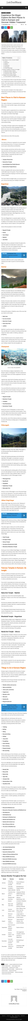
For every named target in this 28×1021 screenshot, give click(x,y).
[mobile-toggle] (2, 7)
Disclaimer (23, 1015)
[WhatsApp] (11, 27)
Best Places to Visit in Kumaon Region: (11, 59)
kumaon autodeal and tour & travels (16, 964)
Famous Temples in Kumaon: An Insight (11, 69)
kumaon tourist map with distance (8, 972)
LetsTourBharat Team (6, 24)
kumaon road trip (5, 967)
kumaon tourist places (19, 972)
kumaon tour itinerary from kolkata (8, 969)
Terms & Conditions (14, 1017)
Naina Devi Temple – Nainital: (10, 70)
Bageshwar (7, 62)
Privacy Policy (17, 1015)
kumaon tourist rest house (6, 973)
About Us (3, 1015)
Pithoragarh (7, 66)
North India (7, 10)
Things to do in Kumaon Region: (9, 75)
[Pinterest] (8, 27)
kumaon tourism (5, 970)
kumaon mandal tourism (6, 965)
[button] (26, 7)
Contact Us (9, 1015)
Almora (6, 61)
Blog (13, 1015)
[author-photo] (14, 1001)
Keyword (6, 964)
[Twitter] (5, 27)
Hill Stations (3, 12)
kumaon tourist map (12, 970)
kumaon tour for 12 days (13, 967)
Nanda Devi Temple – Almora (10, 73)
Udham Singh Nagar (8, 68)
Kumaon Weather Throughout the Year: (12, 76)
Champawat (7, 65)
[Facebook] (2, 27)
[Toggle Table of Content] (18, 58)
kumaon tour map (19, 969)
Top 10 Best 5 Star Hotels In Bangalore (20, 990)
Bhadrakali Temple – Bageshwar (11, 72)
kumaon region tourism (16, 965)
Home (2, 10)
